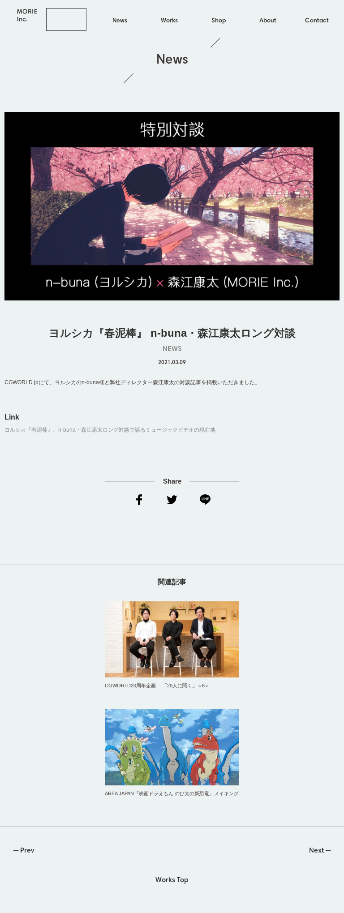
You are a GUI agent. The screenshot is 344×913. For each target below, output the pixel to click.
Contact (317, 21)
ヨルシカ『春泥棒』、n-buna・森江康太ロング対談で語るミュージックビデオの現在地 (109, 430)
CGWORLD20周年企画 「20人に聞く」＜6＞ (157, 685)
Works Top (172, 880)
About (267, 21)
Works (169, 21)
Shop (218, 21)
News (119, 21)
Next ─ (320, 850)
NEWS (172, 349)
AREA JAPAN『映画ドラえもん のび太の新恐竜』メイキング (172, 793)
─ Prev (23, 850)
